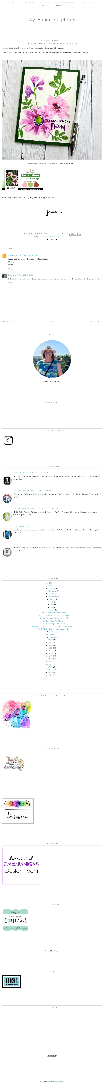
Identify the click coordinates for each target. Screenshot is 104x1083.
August (52, 599)
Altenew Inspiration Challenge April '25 (53, 618)
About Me (29, 3)
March (52, 631)
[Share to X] (75, 234)
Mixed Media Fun (21, 526)
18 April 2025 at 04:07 (24, 275)
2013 (50, 669)
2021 (50, 648)
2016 (51, 661)
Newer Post (96, 321)
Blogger (56, 951)
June (52, 604)
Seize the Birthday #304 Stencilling (53, 612)
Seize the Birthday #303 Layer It (53, 621)
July (52, 602)
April (52, 610)
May (52, 607)
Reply (10, 268)
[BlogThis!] (72, 234)
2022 (50, 645)
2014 (50, 667)
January (52, 637)
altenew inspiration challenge (56, 237)
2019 (50, 653)
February (52, 634)
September (52, 596)
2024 (50, 640)
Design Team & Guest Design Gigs (58, 3)
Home (14, 3)
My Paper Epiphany (52, 19)
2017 (50, 659)
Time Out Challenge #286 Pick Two (53, 623)
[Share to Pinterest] (80, 234)
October (52, 594)
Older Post (7, 321)
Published (87, 3)
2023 (51, 642)
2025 (51, 585)
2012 (50, 672)
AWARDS (60, 5)
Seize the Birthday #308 (24, 544)
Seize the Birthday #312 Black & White (31, 472)
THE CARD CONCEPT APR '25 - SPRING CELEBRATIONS (36, 508)
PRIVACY (44, 5)
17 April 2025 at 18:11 (29, 255)
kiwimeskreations (14, 255)
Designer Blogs (58, 1081)
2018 (50, 656)
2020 (50, 650)
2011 (51, 675)
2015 (51, 664)
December (52, 588)
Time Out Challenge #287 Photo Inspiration (53, 615)
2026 (51, 583)
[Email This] (70, 234)
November (52, 591)
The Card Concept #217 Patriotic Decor (32, 490)
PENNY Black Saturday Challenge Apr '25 (53, 629)
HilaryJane (12, 275)
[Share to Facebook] (77, 234)
